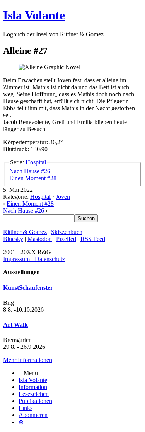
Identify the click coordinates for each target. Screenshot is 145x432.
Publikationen (35, 401)
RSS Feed (92, 239)
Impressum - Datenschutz (34, 259)
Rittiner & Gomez (25, 232)
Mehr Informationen (27, 360)
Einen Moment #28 (32, 178)
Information (33, 387)
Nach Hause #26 (29, 171)
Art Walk (15, 324)
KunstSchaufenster (28, 287)
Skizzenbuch (66, 232)
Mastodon (39, 239)
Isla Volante (34, 15)
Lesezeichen (34, 394)
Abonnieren (33, 415)
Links (25, 408)
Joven (63, 196)
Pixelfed (66, 239)
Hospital (36, 162)
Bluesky (13, 239)
